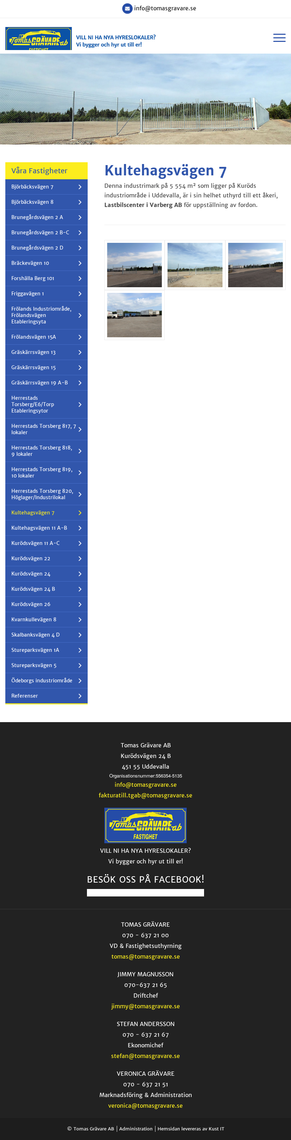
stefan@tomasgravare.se (145, 1055)
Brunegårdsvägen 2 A (37, 217)
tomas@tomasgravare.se (145, 956)
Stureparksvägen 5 (33, 665)
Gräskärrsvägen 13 (33, 352)
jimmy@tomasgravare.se (145, 1006)
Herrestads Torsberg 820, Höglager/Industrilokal (42, 494)
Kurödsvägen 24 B (33, 589)
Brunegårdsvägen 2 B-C (40, 232)
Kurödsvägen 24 (30, 574)
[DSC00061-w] (134, 315)
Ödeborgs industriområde (41, 680)
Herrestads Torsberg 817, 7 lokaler (43, 429)
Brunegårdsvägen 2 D (37, 248)
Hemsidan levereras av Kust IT (191, 1129)
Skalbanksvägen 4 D (35, 635)
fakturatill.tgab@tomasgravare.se (145, 795)
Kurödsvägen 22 (30, 558)
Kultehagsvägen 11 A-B (39, 528)
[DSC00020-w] (134, 265)
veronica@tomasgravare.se (145, 1105)
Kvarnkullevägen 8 (33, 619)
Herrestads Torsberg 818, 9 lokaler (41, 450)
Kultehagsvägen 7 (32, 512)
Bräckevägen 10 (30, 263)
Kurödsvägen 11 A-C (35, 543)
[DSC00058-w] (195, 265)
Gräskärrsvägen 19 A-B (39, 383)
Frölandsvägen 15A (33, 337)
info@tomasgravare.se (165, 8)
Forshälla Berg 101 (32, 278)
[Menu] (276, 38)
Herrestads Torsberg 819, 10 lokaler (41, 472)
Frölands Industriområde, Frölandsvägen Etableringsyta (41, 315)
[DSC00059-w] (255, 265)
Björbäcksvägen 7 (32, 187)
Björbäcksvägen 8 (32, 202)
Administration (136, 1129)
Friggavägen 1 (27, 293)
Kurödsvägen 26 (30, 604)
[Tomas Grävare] (145, 841)
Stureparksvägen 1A (35, 650)
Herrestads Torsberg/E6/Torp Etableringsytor (32, 404)
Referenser (24, 696)
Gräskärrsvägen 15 (33, 367)
